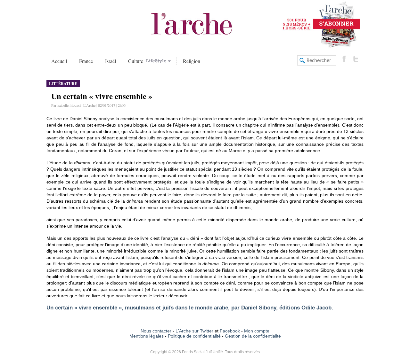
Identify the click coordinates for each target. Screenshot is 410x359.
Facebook (229, 330)
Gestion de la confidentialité (253, 336)
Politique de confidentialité (194, 336)
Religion (191, 61)
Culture (136, 61)
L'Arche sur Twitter (194, 330)
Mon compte (256, 330)
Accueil (59, 61)
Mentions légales (146, 336)
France (86, 61)
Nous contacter (156, 330)
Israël (110, 61)
